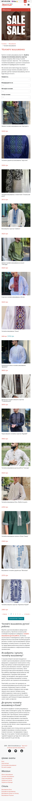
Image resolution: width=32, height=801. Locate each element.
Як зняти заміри (6, 767)
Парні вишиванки (7, 778)
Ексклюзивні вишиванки (9, 765)
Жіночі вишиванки (7, 774)
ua (25, 1)
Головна (4, 44)
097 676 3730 (6, 1)
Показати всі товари (16, 618)
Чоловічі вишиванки (8, 776)
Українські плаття (7, 780)
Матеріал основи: (7, 88)
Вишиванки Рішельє (8, 795)
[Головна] (7, 6)
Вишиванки (12, 44)
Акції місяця (5, 763)
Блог (3, 761)
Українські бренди (7, 782)
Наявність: (5, 77)
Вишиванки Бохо (7, 789)
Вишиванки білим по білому (10, 793)
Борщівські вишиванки (8, 791)
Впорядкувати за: (7, 83)
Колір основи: (6, 94)
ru (29, 1)
